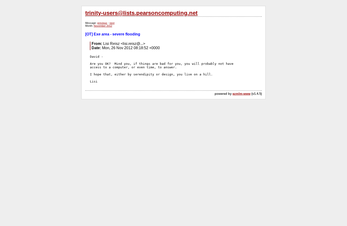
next (112, 23)
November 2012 (103, 25)
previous (102, 23)
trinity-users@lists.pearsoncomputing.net (141, 13)
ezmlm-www (241, 94)
